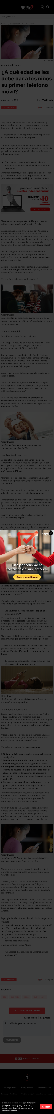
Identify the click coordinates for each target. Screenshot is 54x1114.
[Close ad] (51, 533)
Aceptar (46, 1106)
